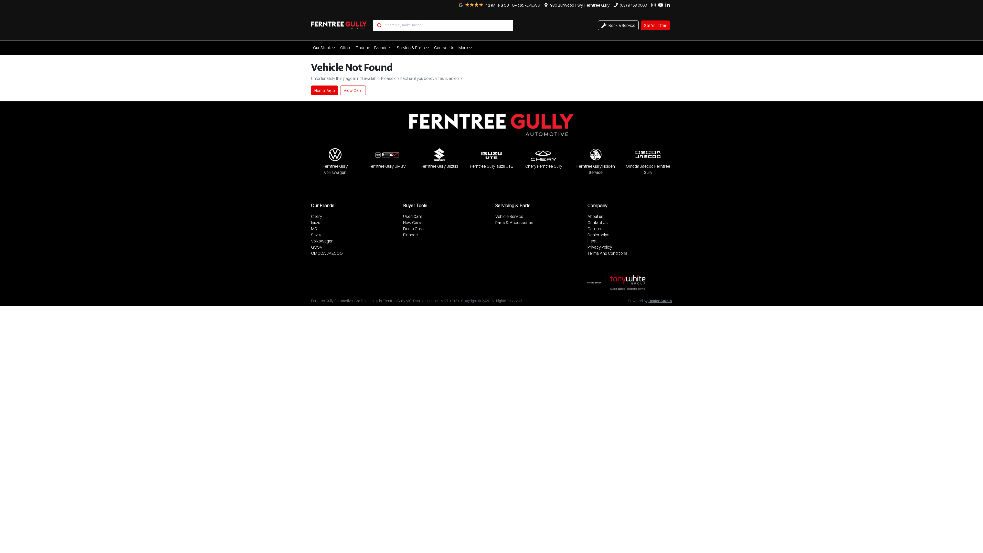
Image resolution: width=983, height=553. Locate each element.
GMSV (317, 247)
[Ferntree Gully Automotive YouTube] (661, 5)
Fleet (591, 240)
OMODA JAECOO (327, 253)
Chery (316, 216)
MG (314, 228)
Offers (345, 47)
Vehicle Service (509, 216)
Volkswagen (322, 240)
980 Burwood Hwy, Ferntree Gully (580, 5)
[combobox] (443, 25)
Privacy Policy (599, 247)
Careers (595, 228)
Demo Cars (413, 228)
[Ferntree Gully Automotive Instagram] (654, 5)
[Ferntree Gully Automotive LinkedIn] (668, 5)
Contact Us (444, 47)
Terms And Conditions (607, 253)
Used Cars (412, 216)
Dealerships (598, 234)
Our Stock (322, 47)
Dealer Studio (660, 301)
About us (595, 216)
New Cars (412, 222)
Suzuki (317, 234)
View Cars (353, 90)
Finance (363, 47)
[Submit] (379, 25)
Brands (381, 47)
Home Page (324, 90)
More (463, 47)
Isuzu (315, 222)
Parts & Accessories (514, 222)
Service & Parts (411, 47)
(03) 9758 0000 (633, 5)
